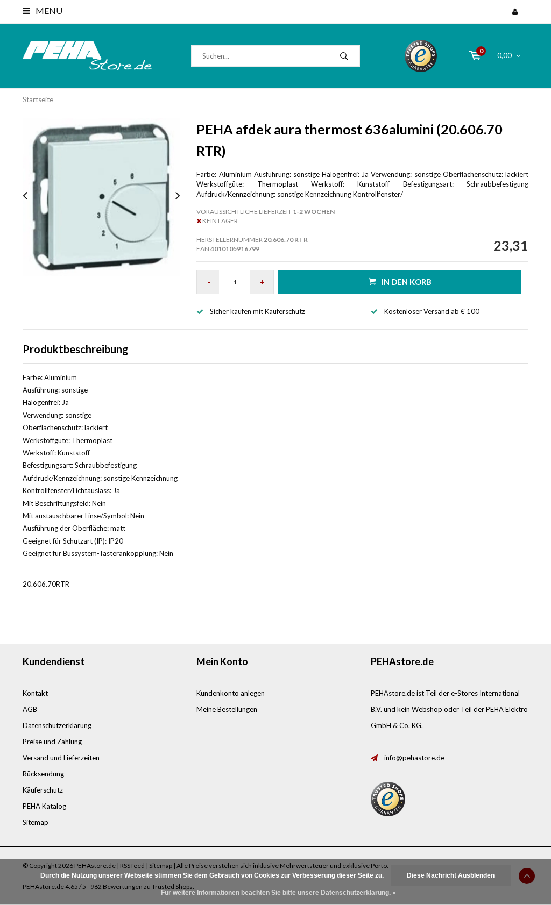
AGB (30, 709)
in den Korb (407, 282)
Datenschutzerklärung (57, 725)
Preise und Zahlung (52, 741)
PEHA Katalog (44, 806)
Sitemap (35, 822)
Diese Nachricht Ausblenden (451, 875)
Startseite (38, 99)
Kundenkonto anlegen (230, 693)
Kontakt (35, 693)
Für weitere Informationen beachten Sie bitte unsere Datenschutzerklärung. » (278, 892)
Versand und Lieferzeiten (61, 757)
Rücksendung (43, 773)
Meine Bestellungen (226, 709)
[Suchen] (344, 56)
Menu (48, 10)
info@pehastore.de (414, 757)
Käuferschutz (43, 790)
